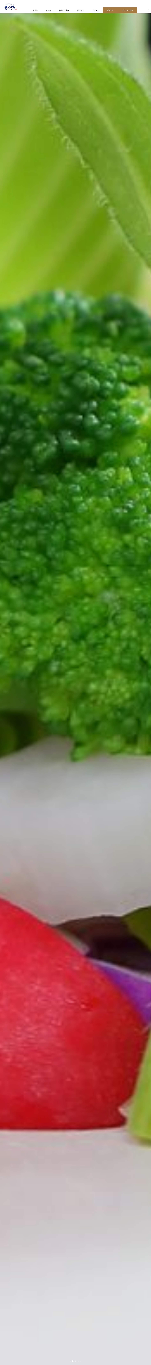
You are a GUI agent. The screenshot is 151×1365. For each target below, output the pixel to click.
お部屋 (48, 10)
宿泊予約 (110, 10)
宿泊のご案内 (64, 10)
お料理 (35, 10)
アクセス (95, 10)
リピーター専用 (127, 10)
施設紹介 (80, 10)
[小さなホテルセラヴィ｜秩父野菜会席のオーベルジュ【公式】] (10, 6)
